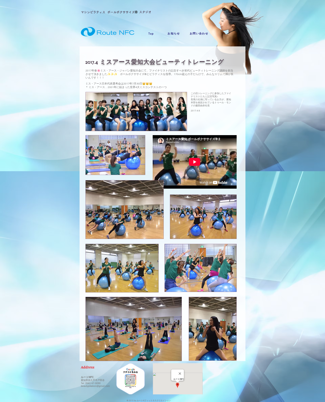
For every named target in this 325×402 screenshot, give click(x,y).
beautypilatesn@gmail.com (95, 386)
